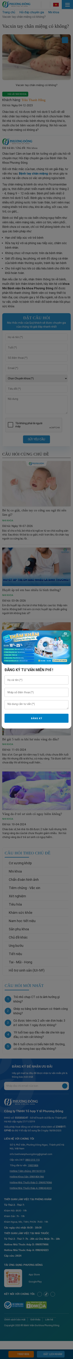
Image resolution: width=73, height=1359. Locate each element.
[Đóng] (65, 636)
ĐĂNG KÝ (36, 718)
